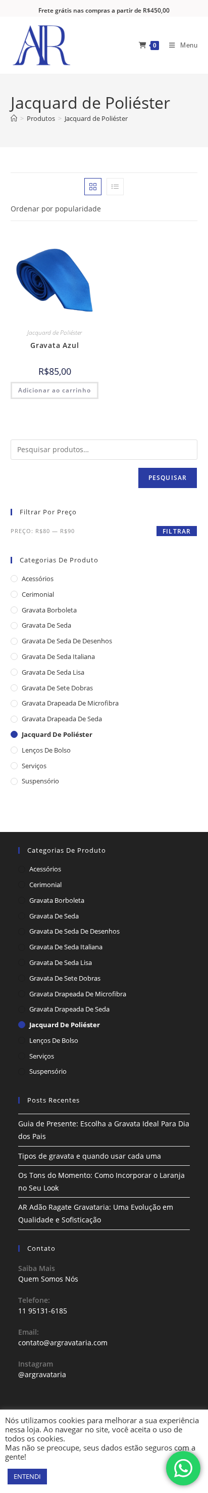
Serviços (34, 765)
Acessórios (38, 578)
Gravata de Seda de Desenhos (67, 640)
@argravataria (42, 1374)
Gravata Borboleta (49, 609)
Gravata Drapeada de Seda (62, 718)
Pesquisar (167, 477)
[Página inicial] (14, 118)
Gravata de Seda (46, 625)
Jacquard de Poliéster (96, 118)
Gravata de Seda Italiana (58, 656)
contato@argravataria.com (63, 1342)
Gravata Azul (54, 345)
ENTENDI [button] (27, 1476)
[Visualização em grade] (92, 186)
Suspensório (40, 780)
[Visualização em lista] (115, 186)
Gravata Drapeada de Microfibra (70, 703)
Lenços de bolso (46, 750)
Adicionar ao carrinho (54, 390)
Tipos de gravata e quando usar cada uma (89, 1156)
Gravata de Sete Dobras (57, 687)
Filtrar (177, 531)
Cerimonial (38, 594)
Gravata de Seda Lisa (53, 672)
